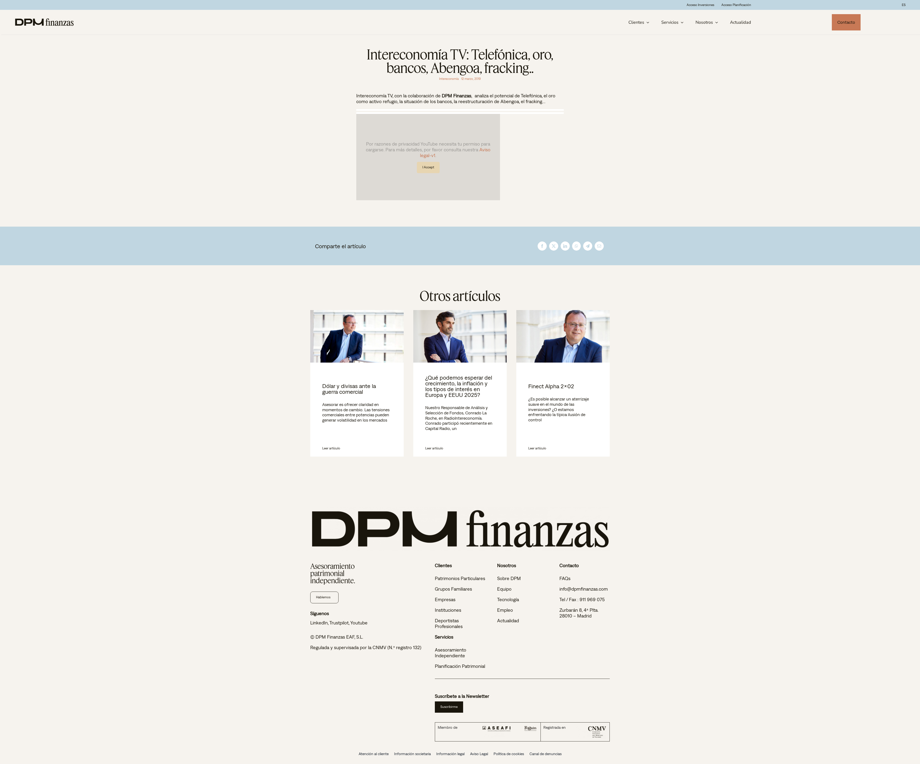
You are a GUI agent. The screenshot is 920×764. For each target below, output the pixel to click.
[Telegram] (587, 246)
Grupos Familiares (453, 589)
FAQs (564, 578)
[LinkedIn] (565, 246)
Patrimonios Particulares (460, 578)
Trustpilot (339, 622)
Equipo (504, 589)
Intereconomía (449, 79)
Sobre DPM (509, 578)
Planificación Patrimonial (460, 666)
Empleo (505, 610)
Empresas (445, 599)
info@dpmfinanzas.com (583, 589)
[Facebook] (542, 246)
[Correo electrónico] (599, 246)
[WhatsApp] (576, 246)
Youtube (359, 622)
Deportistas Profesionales (449, 623)
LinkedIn (319, 622)
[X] (553, 246)
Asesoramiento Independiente (450, 652)
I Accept (428, 167)
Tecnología (508, 599)
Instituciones (448, 610)
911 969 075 (592, 599)
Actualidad (508, 620)
